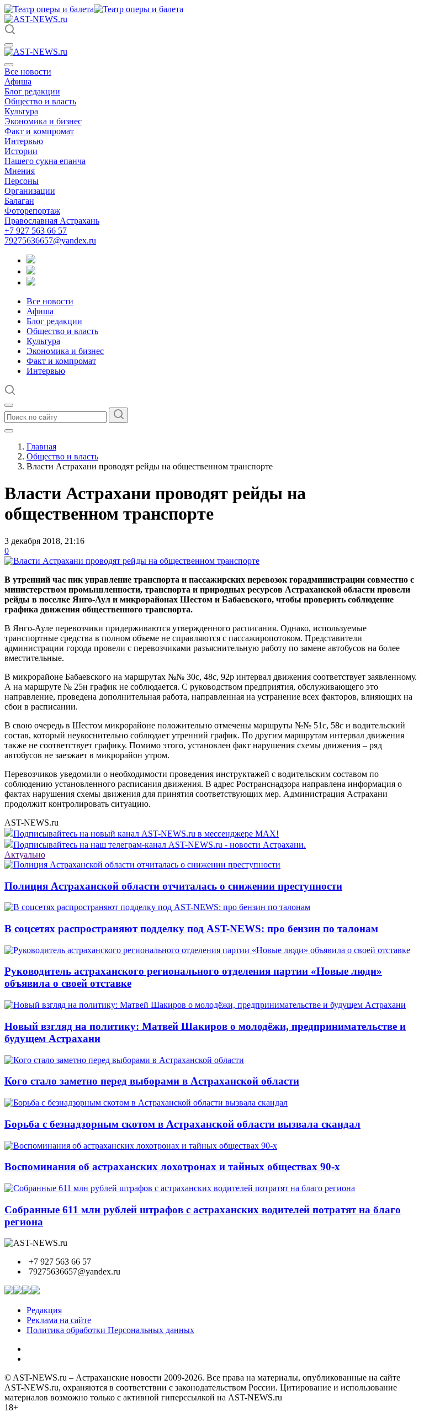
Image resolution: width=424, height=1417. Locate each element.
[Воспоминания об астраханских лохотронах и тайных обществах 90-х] (140, 1145)
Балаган (19, 200)
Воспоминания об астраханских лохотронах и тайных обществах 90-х (172, 1166)
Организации (29, 190)
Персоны (21, 181)
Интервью (23, 141)
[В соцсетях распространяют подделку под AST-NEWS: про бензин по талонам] (157, 907)
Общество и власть (40, 101)
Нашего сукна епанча (45, 161)
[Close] (8, 64)
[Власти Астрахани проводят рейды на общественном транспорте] (131, 560)
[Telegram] (30, 260)
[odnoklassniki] (30, 271)
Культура (21, 111)
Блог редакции (32, 91)
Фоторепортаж (32, 210)
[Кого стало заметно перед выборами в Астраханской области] (124, 1060)
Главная (41, 446)
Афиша (17, 81)
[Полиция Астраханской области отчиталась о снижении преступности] (142, 864)
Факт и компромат (39, 131)
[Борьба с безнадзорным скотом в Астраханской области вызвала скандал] (146, 1102)
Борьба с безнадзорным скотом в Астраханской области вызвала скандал (182, 1124)
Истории (21, 151)
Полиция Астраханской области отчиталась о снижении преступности (173, 886)
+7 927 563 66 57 (35, 230)
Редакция (44, 1310)
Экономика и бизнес (43, 121)
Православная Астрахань (51, 220)
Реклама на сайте (58, 1320)
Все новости (27, 71)
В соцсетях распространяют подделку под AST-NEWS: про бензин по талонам (191, 928)
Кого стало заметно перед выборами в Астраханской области (151, 1081)
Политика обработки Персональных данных (110, 1330)
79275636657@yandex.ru (50, 240)
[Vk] (30, 282)
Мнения (19, 171)
